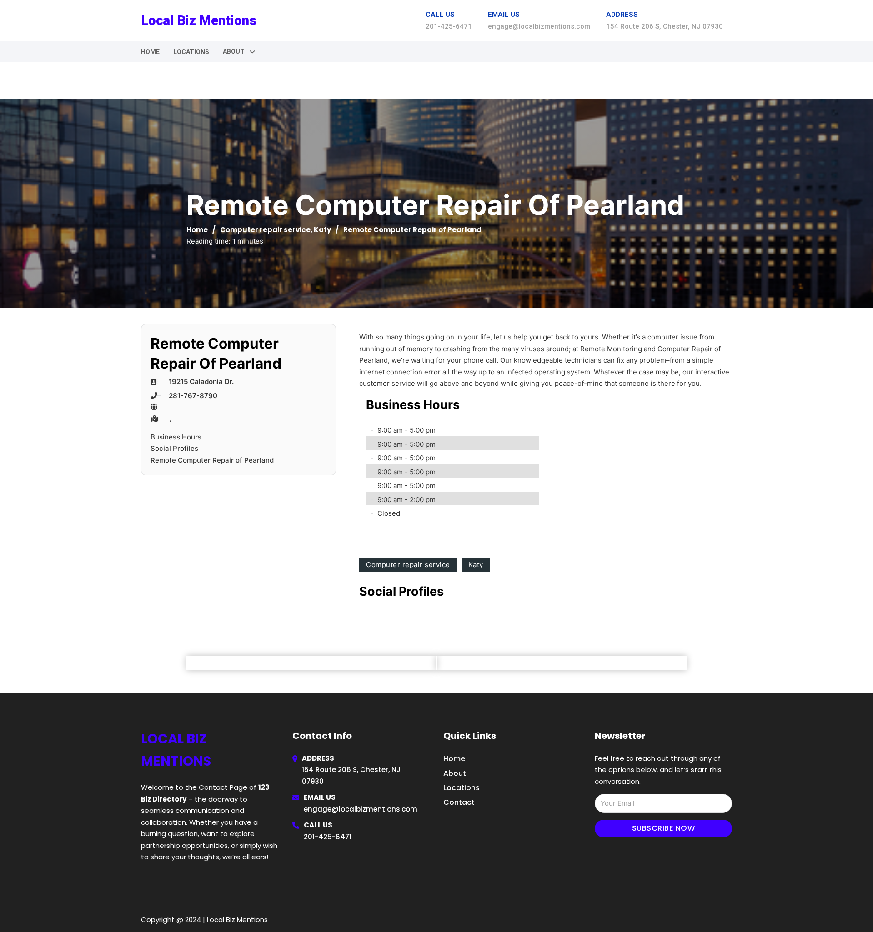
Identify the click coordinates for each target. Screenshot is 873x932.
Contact (459, 802)
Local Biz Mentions (198, 20)
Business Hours (176, 437)
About (454, 773)
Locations (191, 51)
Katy (322, 229)
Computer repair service (265, 229)
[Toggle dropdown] (252, 52)
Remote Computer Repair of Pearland (212, 460)
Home (150, 51)
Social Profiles (174, 448)
